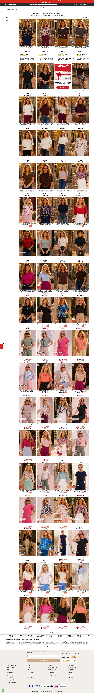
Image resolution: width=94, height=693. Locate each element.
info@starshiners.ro (53, 669)
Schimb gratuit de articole (32, 670)
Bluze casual (60, 642)
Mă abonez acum (43, 660)
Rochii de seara (71, 672)
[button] (1, 346)
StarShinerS (43, 691)
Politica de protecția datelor (12, 679)
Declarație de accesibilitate (12, 682)
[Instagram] (69, 653)
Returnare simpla (30, 672)
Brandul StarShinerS (10, 667)
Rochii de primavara (72, 667)
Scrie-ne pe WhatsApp (53, 670)
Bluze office (63, 643)
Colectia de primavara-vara (73, 675)
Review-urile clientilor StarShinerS (13, 674)
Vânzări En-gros (10, 670)
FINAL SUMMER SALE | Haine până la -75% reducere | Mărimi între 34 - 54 (47, 0)
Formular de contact (53, 667)
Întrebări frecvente (30, 677)
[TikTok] (78, 653)
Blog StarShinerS (10, 677)
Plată (28, 669)
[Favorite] (78, 4)
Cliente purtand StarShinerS (12, 675)
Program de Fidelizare (11, 672)
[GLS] (31, 687)
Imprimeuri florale (71, 674)
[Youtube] (72, 653)
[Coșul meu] (84, 4)
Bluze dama (70, 677)
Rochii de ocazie (71, 670)
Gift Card (29, 679)
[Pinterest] (75, 653)
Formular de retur (30, 674)
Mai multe (47, 646)
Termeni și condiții (10, 680)
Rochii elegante (71, 669)
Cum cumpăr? (30, 675)
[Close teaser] (3, 343)
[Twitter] (66, 653)
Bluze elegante (43, 641)
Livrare (28, 667)
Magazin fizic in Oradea (11, 669)
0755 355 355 (51, 672)
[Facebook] (62, 653)
